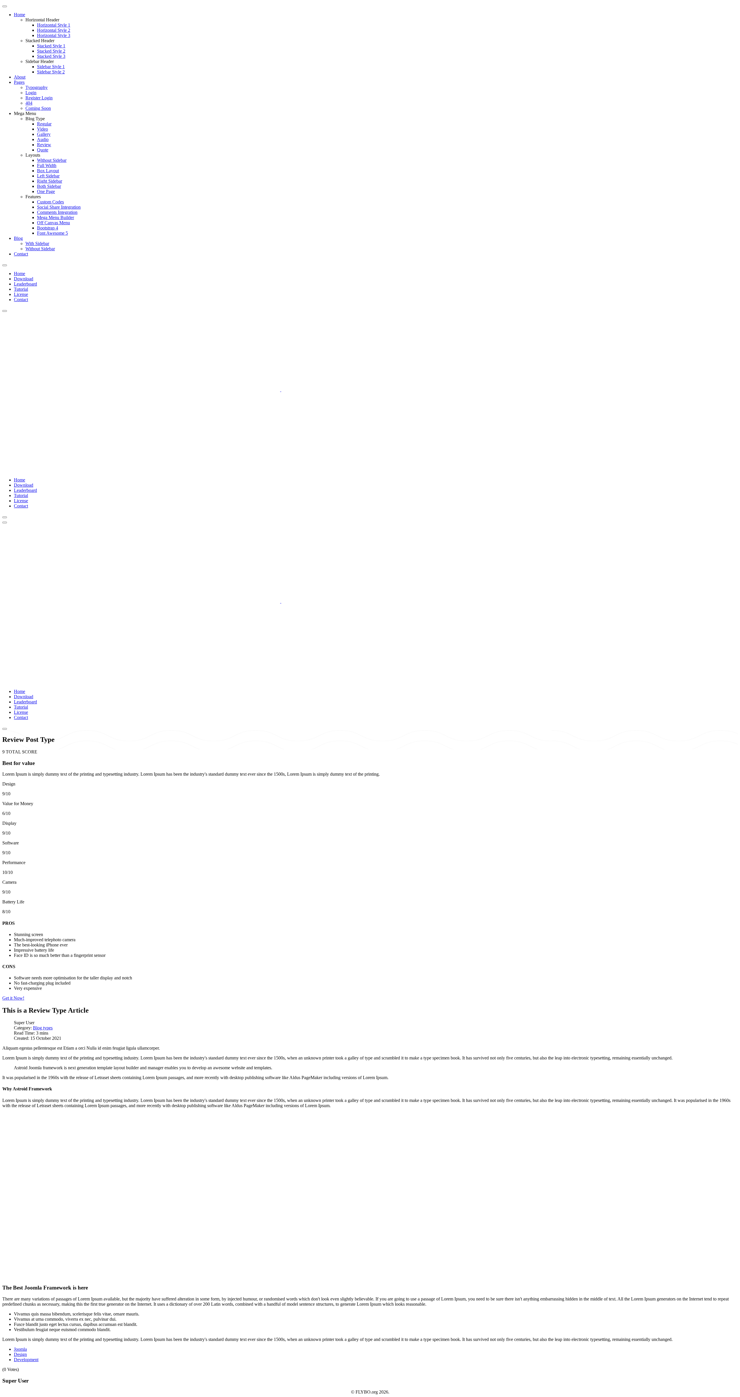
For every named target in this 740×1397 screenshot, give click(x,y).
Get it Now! (13, 998)
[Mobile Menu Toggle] (4, 265)
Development (26, 1359)
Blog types (43, 1027)
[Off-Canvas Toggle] (4, 6)
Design (20, 1354)
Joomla (20, 1349)
